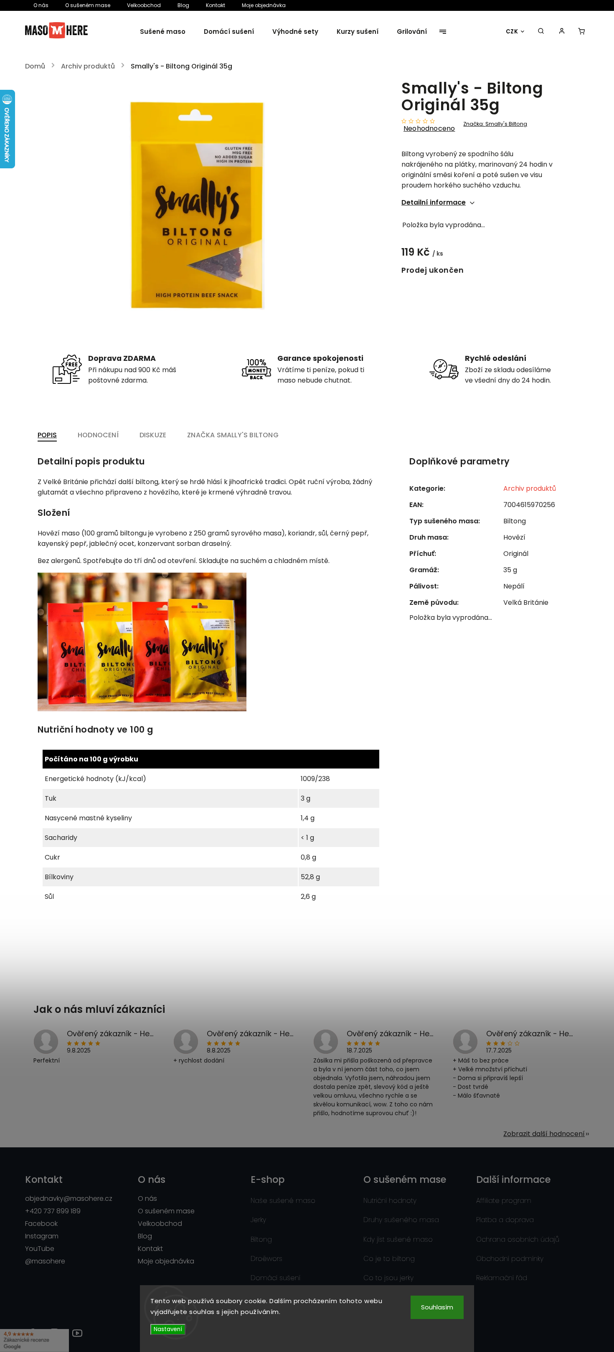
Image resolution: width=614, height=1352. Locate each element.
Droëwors (266, 1258)
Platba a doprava (505, 1220)
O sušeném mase (87, 5)
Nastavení (168, 1329)
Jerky (258, 1220)
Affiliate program (503, 1200)
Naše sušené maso (283, 1200)
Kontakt (215, 5)
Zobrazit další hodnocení (544, 1134)
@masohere (45, 1261)
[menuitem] (167, 32)
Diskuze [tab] (153, 435)
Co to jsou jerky (388, 1278)
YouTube (39, 1248)
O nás (40, 5)
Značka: (495, 123)
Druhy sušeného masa (401, 1220)
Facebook (41, 1223)
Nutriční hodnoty (389, 1200)
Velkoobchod (144, 5)
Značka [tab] (233, 435)
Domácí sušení (275, 1278)
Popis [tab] (47, 435)
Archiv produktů (529, 488)
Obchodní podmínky (509, 1258)
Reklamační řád (501, 1278)
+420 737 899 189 (53, 1211)
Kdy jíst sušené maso (398, 1239)
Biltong (261, 1239)
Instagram (41, 1236)
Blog (183, 5)
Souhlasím (437, 1307)
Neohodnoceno (429, 128)
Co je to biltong (389, 1258)
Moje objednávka (264, 5)
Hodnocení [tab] (98, 435)
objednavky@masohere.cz (68, 1198)
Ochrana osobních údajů (517, 1239)
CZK (512, 32)
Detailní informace (433, 202)
